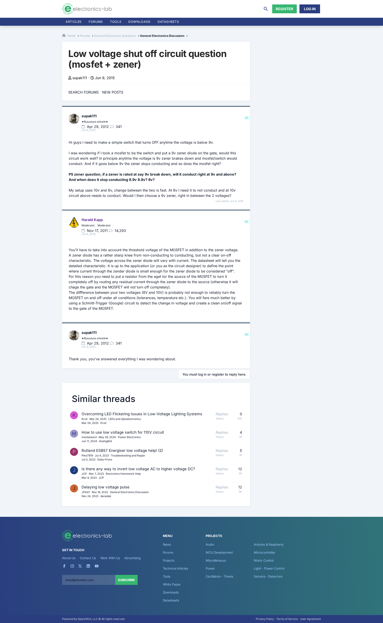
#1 (246, 118)
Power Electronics (129, 437)
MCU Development (219, 552)
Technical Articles (175, 568)
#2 (246, 221)
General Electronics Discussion (129, 492)
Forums (96, 22)
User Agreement (310, 619)
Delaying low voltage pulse (105, 487)
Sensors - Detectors (268, 576)
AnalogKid (105, 441)
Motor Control (264, 560)
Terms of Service (287, 619)
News (167, 544)
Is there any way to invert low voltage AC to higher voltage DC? (138, 469)
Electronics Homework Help (123, 473)
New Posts (112, 92)
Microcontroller (264, 552)
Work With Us (110, 558)
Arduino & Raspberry (268, 544)
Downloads (171, 592)
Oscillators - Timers (219, 576)
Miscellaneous (216, 560)
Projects (168, 560)
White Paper (172, 584)
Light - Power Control (269, 568)
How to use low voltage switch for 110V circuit (123, 432)
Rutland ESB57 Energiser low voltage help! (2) (122, 450)
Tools (115, 22)
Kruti (85, 419)
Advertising (132, 558)
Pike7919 (87, 455)
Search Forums (83, 92)
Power (210, 568)
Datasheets (168, 22)
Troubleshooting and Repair (128, 455)
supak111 (79, 78)
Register (284, 9)
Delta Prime (104, 459)
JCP (84, 473)
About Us (68, 558)
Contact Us (88, 558)
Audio (210, 544)
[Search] (266, 9)
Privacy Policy (265, 619)
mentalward (89, 437)
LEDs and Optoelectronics (124, 419)
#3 (246, 334)
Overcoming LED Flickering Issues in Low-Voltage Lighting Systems (142, 414)
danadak (105, 496)
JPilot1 (86, 492)
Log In (310, 9)
